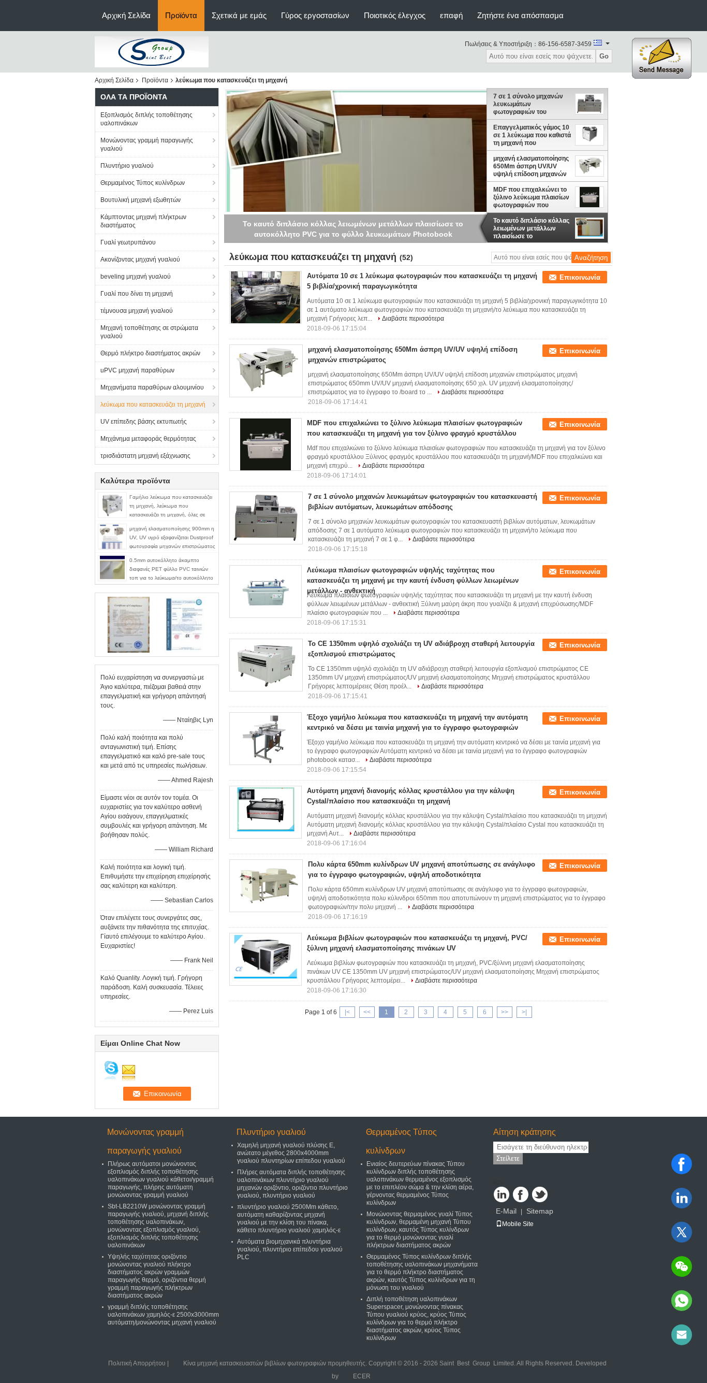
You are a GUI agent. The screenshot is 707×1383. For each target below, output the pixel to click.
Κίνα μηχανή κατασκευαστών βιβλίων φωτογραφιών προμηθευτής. (276, 1363)
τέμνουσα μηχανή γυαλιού (136, 310)
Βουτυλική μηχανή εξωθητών (140, 200)
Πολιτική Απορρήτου (137, 1363)
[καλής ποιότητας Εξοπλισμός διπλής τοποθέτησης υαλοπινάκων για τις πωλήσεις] (128, 624)
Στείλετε (508, 1158)
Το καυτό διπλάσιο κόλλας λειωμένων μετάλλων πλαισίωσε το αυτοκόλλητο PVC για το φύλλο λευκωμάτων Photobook (531, 228)
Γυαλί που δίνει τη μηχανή (136, 293)
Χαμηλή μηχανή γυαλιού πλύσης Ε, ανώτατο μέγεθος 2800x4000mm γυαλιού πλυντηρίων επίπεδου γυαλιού (291, 1153)
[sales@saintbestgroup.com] (682, 1335)
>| (524, 1012)
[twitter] (682, 1232)
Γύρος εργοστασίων (315, 15)
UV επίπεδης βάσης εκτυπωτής (143, 421)
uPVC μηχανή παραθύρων (137, 370)
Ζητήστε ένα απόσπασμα (520, 15)
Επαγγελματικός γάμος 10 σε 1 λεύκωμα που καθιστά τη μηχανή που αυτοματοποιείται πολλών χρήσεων (532, 135)
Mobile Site (518, 1224)
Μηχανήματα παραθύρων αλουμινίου (152, 387)
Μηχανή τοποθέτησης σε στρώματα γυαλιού (149, 332)
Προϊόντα (181, 15)
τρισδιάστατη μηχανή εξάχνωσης (145, 455)
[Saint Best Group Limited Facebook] (520, 1194)
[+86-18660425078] (682, 1301)
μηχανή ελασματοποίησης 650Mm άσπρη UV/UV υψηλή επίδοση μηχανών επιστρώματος (531, 166)
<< (367, 1012)
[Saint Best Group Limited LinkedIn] (501, 1194)
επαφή (451, 15)
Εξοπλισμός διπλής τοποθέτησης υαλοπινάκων (146, 119)
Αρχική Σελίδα (126, 15)
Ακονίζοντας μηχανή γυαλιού (140, 259)
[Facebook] (682, 1164)
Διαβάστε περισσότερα (413, 318)
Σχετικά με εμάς (239, 15)
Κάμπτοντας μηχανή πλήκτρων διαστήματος (143, 221)
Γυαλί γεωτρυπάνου (128, 242)
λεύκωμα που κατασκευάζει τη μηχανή (152, 404)
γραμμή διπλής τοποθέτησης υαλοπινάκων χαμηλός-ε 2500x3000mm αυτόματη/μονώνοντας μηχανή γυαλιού (163, 1314)
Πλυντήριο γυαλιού (127, 165)
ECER (362, 1376)
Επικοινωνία (579, 277)
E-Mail (506, 1211)
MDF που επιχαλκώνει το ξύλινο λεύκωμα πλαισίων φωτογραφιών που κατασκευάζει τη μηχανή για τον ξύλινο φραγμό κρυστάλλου (531, 197)
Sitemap (539, 1211)
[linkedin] (682, 1198)
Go (604, 56)
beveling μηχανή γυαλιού (135, 276)
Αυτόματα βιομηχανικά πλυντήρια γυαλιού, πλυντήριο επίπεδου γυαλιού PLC (290, 1249)
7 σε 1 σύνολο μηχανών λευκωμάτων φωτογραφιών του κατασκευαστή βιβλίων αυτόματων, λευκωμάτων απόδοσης (529, 104)
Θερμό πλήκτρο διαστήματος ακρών (150, 353)
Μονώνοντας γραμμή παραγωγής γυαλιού (146, 144)
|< (347, 1012)
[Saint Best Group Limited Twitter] (540, 1194)
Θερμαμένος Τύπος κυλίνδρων (142, 182)
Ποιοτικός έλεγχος (394, 15)
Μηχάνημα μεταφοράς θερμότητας (148, 438)
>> (504, 1012)
